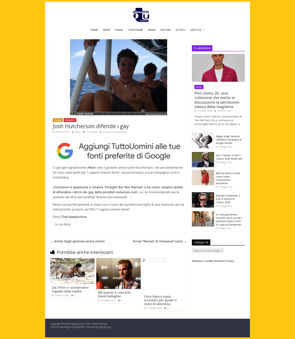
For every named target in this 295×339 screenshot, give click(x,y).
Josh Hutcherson (119, 131)
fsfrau (78, 131)
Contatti (208, 261)
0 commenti (91, 131)
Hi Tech (180, 29)
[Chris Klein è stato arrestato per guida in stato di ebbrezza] (154, 260)
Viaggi (119, 29)
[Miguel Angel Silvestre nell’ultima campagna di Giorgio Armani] (203, 134)
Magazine (70, 120)
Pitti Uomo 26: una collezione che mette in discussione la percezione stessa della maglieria (216, 99)
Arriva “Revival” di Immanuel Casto (160, 241)
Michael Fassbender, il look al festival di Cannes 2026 (228, 199)
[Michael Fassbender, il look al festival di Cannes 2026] (203, 194)
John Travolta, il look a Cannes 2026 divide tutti (229, 157)
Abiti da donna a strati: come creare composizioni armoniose (228, 178)
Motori (166, 29)
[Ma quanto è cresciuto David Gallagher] (118, 260)
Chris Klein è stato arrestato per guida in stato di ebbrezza (160, 300)
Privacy (230, 261)
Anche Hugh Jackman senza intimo (77, 241)
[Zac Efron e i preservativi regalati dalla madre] (72, 260)
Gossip (57, 120)
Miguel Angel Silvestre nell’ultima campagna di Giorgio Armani (229, 140)
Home (94, 29)
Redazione (197, 261)
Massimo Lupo (224, 110)
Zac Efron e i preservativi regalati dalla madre (70, 289)
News (106, 29)
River (92, 167)
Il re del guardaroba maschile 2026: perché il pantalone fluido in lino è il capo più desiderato (229, 219)
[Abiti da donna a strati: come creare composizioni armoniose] (203, 171)
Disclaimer (219, 261)
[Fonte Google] (118, 151)
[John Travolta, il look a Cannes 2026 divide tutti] (203, 153)
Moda (152, 29)
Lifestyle (196, 29)
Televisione (135, 29)
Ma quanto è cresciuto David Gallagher (114, 294)
